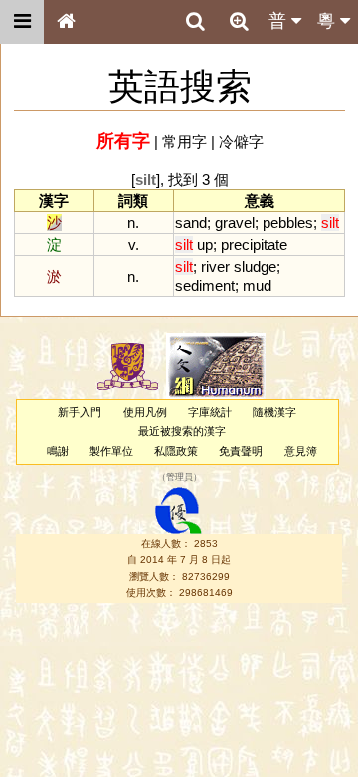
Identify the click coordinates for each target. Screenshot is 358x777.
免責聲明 (241, 451)
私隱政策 (176, 451)
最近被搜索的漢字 (182, 431)
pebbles (288, 222)
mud (257, 285)
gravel (235, 222)
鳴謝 (58, 451)
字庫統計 (210, 412)
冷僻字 (241, 141)
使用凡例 (145, 412)
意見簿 (300, 451)
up (205, 244)
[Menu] (22, 22)
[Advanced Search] (239, 21)
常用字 (184, 141)
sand (191, 222)
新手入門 (79, 412)
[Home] (66, 22)
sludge (255, 266)
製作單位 (111, 451)
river (215, 266)
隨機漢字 (274, 412)
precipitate (254, 244)
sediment (205, 285)
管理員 (179, 477)
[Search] (195, 22)
